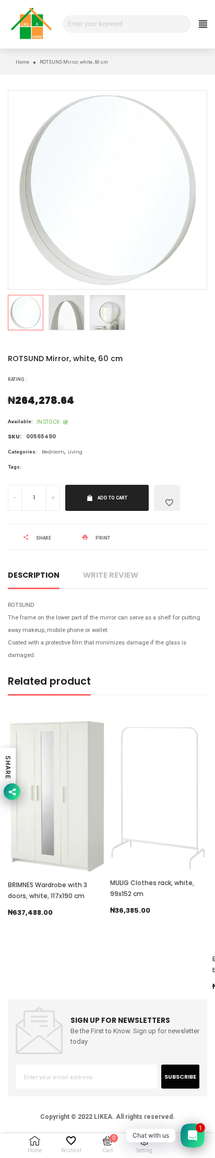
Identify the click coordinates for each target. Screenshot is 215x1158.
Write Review (110, 575)
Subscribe (180, 1076)
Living (75, 451)
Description (33, 575)
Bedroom (53, 451)
